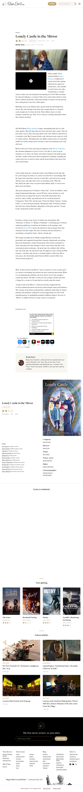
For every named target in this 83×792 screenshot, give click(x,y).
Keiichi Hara (28, 228)
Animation (32, 40)
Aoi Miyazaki (5, 467)
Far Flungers (46, 763)
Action (18, 754)
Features (58, 763)
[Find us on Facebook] (70, 764)
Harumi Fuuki (46, 442)
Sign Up (5, 766)
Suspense (32, 763)
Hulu (17, 768)
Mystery (31, 754)
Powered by (20, 347)
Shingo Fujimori (6, 469)
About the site (74, 754)
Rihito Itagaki (5, 458)
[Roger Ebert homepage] (13, 4)
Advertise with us (74, 759)
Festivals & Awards (61, 769)
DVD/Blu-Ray (60, 754)
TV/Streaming (60, 765)
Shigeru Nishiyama (48, 467)
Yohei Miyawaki (47, 475)
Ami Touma (5, 446)
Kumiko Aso (5, 464)
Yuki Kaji (4, 451)
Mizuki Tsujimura (59, 148)
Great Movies (46, 759)
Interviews (46, 765)
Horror (18, 765)
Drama (18, 763)
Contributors (73, 761)
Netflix (31, 756)
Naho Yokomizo (6, 460)
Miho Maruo (46, 454)
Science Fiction (33, 761)
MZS (44, 761)
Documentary (20, 761)
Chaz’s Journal (47, 756)
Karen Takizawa (6, 471)
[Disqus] (41, 554)
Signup (52, 4)
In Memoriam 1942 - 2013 (35, 779)
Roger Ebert (59, 767)
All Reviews (6, 758)
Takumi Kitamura (7, 453)
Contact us (73, 756)
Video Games (60, 756)
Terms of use (46, 788)
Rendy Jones (20, 45)
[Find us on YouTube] (73, 764)
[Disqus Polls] (41, 513)
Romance (32, 759)
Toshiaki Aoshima (47, 473)
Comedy (18, 759)
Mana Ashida (31, 128)
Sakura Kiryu (5, 455)
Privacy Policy (57, 788)
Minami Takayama (7, 462)
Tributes (45, 768)
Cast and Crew (7, 760)
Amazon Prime (20, 756)
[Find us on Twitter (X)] (76, 764)
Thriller (31, 765)
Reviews (18, 32)
